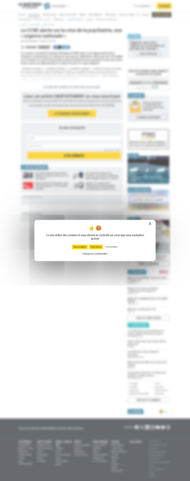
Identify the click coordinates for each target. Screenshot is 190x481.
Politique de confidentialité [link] (95, 254)
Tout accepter (79, 247)
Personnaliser (112, 247)
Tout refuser (96, 247)
